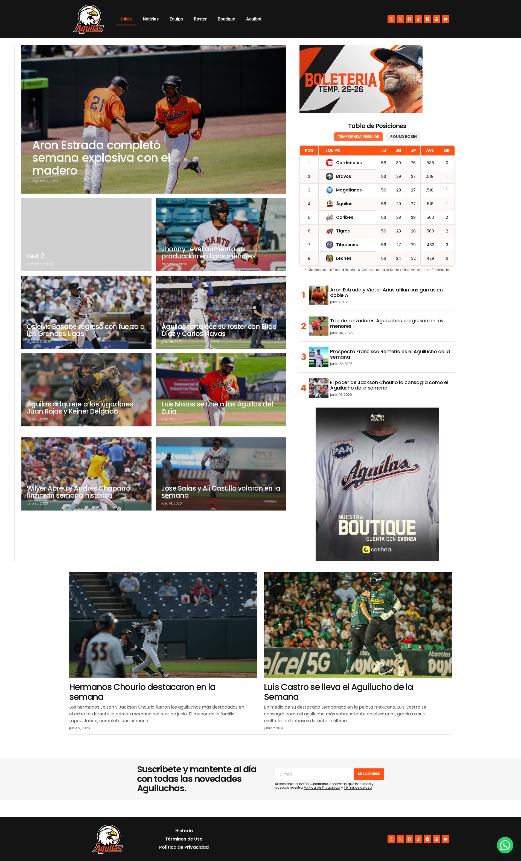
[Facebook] (409, 19)
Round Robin (403, 136)
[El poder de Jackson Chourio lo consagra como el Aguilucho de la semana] (318, 388)
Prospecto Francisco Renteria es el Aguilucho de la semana (390, 354)
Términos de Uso (358, 787)
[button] (505, 845)
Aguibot (253, 19)
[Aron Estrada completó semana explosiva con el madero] (153, 119)
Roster (200, 19)
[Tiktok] (418, 19)
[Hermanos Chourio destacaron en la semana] (163, 625)
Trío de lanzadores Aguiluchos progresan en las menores (386, 323)
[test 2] (86, 234)
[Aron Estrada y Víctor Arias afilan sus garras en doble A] (318, 295)
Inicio (126, 19)
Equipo (176, 19)
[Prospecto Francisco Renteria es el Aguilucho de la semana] (318, 357)
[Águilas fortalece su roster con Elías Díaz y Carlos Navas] (221, 312)
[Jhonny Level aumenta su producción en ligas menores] (221, 234)
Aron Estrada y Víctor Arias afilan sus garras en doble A (386, 292)
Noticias (151, 19)
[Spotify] (436, 19)
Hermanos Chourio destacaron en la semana (142, 691)
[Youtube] (445, 19)
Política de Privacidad (322, 787)
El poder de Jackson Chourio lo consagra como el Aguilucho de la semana (389, 385)
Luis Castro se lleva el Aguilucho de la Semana (338, 691)
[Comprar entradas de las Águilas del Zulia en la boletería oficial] (361, 79)
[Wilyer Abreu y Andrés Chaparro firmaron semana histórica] (86, 474)
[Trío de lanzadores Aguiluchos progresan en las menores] (318, 326)
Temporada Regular (358, 136)
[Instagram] (391, 19)
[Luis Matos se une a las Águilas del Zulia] (221, 389)
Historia (184, 831)
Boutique (226, 19)
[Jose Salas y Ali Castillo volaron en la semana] (221, 474)
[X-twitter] (400, 19)
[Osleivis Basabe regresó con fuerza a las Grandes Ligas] (86, 312)
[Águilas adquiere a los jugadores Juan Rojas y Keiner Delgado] (86, 389)
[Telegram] (427, 19)
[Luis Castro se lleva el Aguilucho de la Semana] (358, 625)
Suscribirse (369, 773)
